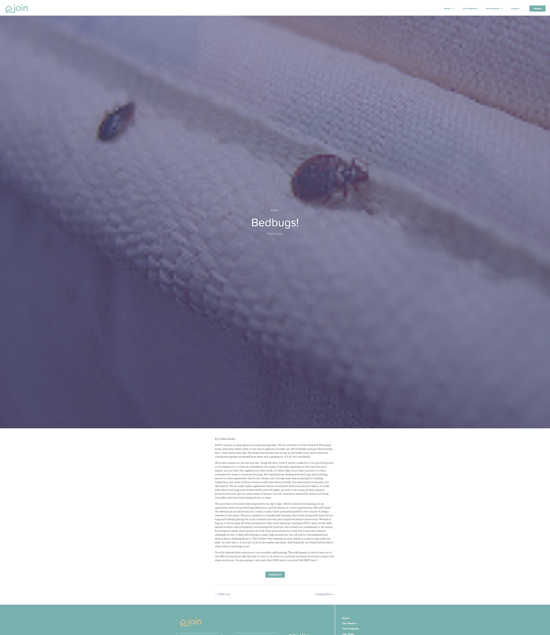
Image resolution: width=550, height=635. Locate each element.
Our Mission (349, 623)
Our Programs (350, 628)
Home (345, 618)
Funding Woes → (325, 594)
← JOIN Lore (222, 594)
